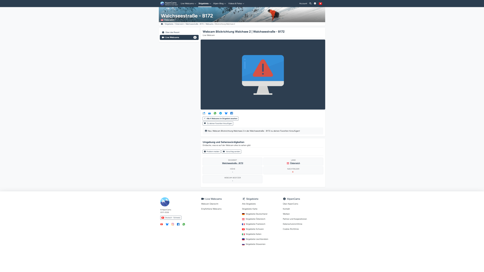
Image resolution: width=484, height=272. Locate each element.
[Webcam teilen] (204, 113)
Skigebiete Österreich (255, 219)
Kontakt (286, 209)
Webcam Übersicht (209, 204)
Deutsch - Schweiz (172, 218)
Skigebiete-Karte (249, 209)
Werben (286, 214)
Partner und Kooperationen (295, 219)
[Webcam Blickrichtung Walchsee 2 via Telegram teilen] (220, 113)
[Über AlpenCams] (315, 3)
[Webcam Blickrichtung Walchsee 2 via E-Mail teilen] (209, 113)
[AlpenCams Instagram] (172, 224)
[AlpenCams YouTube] (161, 224)
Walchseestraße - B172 (195, 24)
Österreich (179, 24)
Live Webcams (180, 37)
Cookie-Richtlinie (291, 229)
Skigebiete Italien (253, 234)
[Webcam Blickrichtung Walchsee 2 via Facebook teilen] (231, 113)
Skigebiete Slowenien (255, 244)
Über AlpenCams (290, 204)
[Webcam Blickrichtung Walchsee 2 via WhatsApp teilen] (215, 113)
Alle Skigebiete (249, 204)
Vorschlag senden (233, 151)
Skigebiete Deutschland (256, 214)
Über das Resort (172, 32)
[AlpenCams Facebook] (178, 224)
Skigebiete (169, 24)
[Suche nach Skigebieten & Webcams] (310, 3)
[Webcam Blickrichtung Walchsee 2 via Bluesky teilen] (226, 113)
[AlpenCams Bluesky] (167, 224)
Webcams (209, 24)
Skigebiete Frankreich (255, 224)
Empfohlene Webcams (211, 209)
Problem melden (213, 151)
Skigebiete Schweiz (255, 229)
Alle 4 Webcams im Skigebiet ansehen (222, 118)
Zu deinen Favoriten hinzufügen (219, 123)
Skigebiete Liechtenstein (257, 239)
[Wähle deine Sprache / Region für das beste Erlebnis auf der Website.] (320, 3)
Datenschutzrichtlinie (292, 224)
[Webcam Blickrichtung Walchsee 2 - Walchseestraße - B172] (263, 75)
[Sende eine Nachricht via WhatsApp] (184, 224)
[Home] (162, 24)
